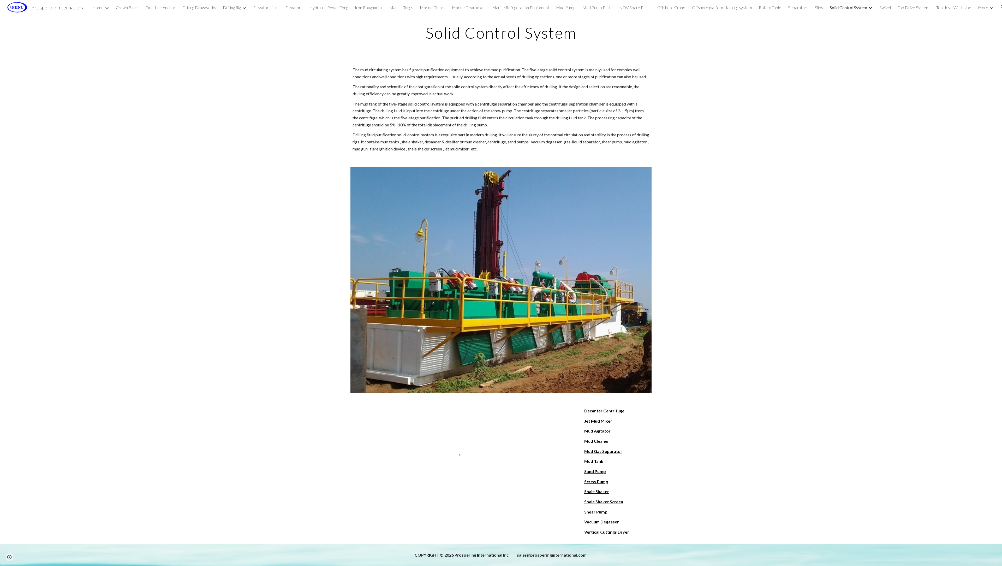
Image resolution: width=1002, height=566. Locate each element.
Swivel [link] (885, 7)
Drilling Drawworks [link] (199, 7)
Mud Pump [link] (566, 7)
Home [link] (98, 7)
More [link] (983, 7)
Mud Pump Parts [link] (597, 7)
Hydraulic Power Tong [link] (328, 7)
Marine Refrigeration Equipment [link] (520, 7)
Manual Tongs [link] (401, 7)
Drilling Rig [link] (232, 7)
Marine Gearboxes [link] (468, 7)
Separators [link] (798, 7)
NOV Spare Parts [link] (635, 7)
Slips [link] (819, 7)
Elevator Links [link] (265, 7)
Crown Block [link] (127, 7)
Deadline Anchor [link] (160, 7)
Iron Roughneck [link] (369, 7)
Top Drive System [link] (913, 7)
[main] (501, 32)
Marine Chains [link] (432, 7)
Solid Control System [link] (848, 7)
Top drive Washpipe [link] (953, 7)
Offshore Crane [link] (671, 7)
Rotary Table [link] (770, 7)
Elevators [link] (293, 7)
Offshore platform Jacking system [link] (722, 7)
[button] (9, 557)
